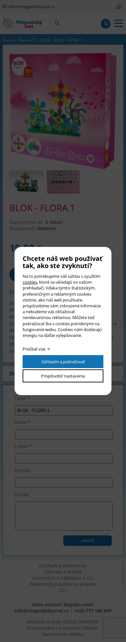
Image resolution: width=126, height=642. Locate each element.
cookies (30, 282)
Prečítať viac (34, 349)
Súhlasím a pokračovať (63, 362)
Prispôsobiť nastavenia (63, 376)
